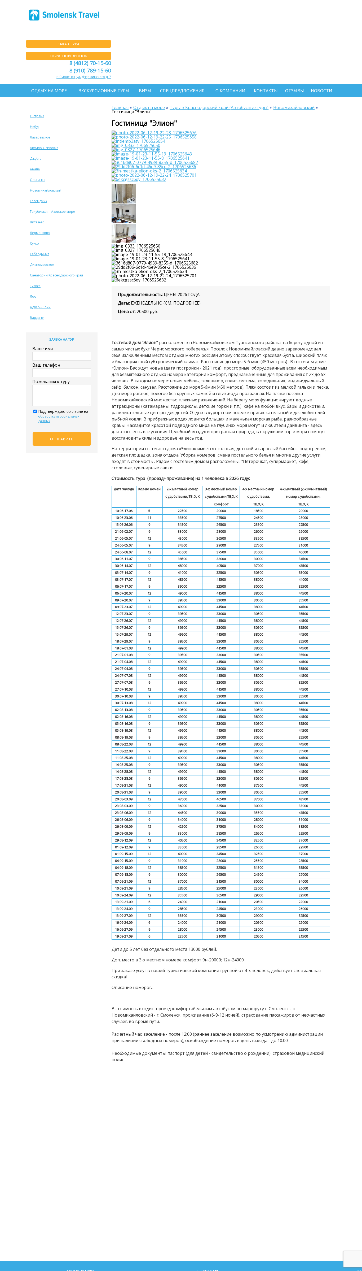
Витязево (37, 222)
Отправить (61, 438)
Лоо (33, 296)
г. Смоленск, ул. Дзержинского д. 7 (83, 77)
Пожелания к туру (51, 381)
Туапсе (35, 286)
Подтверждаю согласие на (63, 416)
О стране (37, 116)
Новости (321, 91)
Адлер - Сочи (40, 307)
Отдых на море (49, 91)
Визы (145, 91)
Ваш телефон (46, 365)
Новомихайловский (45, 190)
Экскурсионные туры (104, 91)
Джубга (36, 158)
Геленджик (38, 201)
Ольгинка (37, 179)
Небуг (34, 126)
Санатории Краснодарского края (56, 275)
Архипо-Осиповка (44, 148)
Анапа (35, 169)
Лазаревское (40, 137)
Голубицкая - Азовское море (52, 211)
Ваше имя (42, 348)
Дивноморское (42, 264)
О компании (230, 91)
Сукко (34, 243)
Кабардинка (39, 254)
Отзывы (294, 91)
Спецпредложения (182, 91)
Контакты (266, 91)
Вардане (37, 317)
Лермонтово (40, 233)
